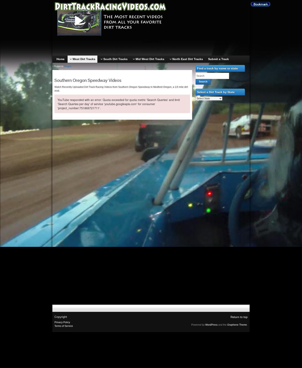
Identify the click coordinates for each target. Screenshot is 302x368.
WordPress (211, 324)
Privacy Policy (62, 322)
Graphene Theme (237, 324)
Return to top (239, 317)
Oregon (67, 66)
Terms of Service (63, 326)
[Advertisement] (152, 46)
